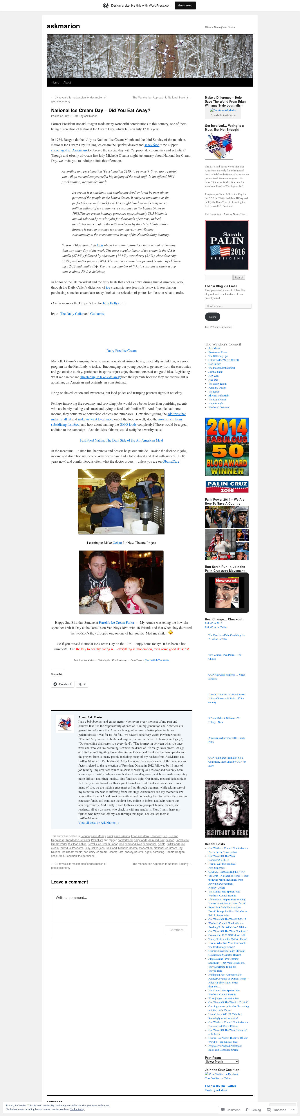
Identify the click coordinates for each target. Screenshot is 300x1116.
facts (100, 245)
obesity (129, 852)
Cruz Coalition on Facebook (223, 1074)
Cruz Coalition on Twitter (218, 1078)
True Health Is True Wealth (157, 660)
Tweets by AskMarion (216, 1090)
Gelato (117, 542)
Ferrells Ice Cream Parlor (102, 844)
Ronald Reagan (175, 852)
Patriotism (97, 840)
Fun (165, 836)
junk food (111, 848)
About (67, 82)
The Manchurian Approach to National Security (162, 97)
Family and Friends (118, 836)
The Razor (213, 391)
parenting (158, 852)
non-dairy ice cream (95, 852)
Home (55, 82)
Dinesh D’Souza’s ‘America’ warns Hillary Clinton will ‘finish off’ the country (227, 698)
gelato (161, 844)
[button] (227, 245)
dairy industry (156, 840)
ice (108, 287)
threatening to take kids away (100, 376)
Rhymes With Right (218, 395)
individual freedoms (71, 848)
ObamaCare (171, 461)
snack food (152, 144)
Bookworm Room (217, 352)
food (121, 844)
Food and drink (140, 836)
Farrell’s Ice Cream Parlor (116, 622)
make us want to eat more (95, 419)
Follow (212, 316)
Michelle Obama (128, 848)
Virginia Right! (216, 403)
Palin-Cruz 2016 (213, 623)
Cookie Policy (77, 1109)
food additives (133, 844)
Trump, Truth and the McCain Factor (227, 939)
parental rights (143, 852)
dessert (170, 840)
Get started (185, 5)
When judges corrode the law (223, 998)
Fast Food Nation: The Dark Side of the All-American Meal (121, 440)
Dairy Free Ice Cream (122, 350)
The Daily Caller (71, 313)
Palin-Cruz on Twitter (216, 627)
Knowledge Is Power (77, 840)
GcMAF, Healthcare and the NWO (226, 871)
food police (150, 844)
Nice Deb (213, 379)
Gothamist (97, 313)
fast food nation (77, 844)
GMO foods (128, 424)
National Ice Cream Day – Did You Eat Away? (100, 110)
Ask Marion (91, 116)
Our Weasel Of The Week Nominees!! (228, 931)
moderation (146, 848)
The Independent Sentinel (221, 367)
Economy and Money (93, 836)
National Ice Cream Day (168, 848)
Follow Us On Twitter (220, 1086)
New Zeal (213, 375)
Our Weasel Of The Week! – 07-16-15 (228, 1002)
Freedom (155, 836)
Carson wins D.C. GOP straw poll (226, 935)
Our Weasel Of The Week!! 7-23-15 (227, 919)
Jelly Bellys (111, 303)
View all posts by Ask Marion (98, 822)
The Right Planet (217, 399)
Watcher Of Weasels (218, 407)
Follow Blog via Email (221, 286)
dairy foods (140, 840)
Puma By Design (217, 387)
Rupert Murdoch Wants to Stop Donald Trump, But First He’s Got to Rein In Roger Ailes (227, 911)
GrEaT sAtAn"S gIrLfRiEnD (223, 360)
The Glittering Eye (218, 356)
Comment (176, 930)
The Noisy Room (217, 383)
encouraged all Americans (69, 150)
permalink (88, 856)
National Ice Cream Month (66, 852)
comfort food (125, 840)
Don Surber (214, 363)
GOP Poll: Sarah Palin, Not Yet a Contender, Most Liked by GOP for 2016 (227, 761)
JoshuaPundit (215, 371)
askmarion (63, 25)
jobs (102, 848)
